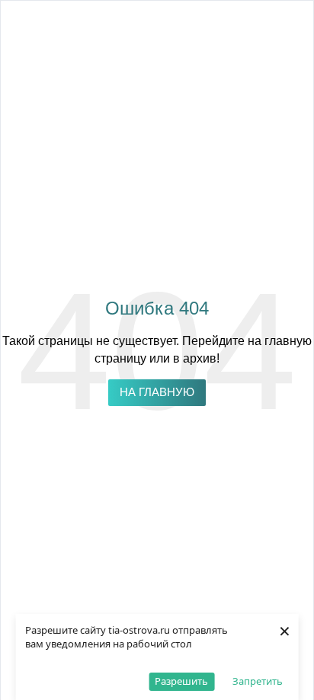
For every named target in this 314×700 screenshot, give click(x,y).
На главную (157, 392)
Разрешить (181, 681)
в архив (194, 358)
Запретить (257, 681)
